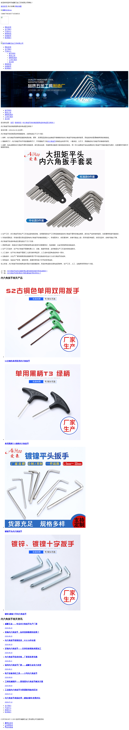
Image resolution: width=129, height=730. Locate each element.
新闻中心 (8, 710)
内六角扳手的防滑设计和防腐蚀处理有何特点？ (24, 273)
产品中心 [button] (8, 51)
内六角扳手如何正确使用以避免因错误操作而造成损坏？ (27, 271)
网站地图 (18, 6)
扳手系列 (12, 53)
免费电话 (9, 725)
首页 (12, 122)
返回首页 (4, 6)
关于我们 (8, 29)
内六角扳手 (52, 141)
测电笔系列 (13, 58)
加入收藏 (11, 6)
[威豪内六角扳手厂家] (6, 10)
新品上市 (12, 55)
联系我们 (8, 38)
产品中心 (8, 31)
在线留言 (8, 36)
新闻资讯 (8, 33)
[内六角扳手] (64, 230)
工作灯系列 (13, 60)
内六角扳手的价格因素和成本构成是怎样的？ (39, 122)
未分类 (11, 62)
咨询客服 (9, 727)
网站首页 (8, 27)
